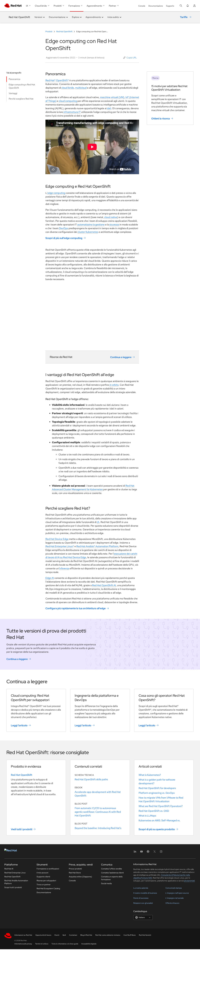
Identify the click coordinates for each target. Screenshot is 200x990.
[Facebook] (148, 852)
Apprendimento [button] (93, 17)
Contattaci (73, 935)
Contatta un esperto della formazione (111, 878)
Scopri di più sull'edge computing (63, 238)
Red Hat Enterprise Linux (15, 872)
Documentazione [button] (57, 17)
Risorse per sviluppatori (46, 880)
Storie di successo (140, 898)
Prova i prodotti (75, 868)
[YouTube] (141, 852)
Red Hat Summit (145, 935)
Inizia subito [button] (113, 17)
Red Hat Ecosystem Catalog (48, 888)
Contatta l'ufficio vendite (111, 868)
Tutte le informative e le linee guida (65, 944)
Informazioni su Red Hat (23, 935)
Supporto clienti (43, 876)
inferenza (64, 568)
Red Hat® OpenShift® (57, 80)
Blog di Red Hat (86, 935)
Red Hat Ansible (85, 546)
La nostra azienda (140, 888)
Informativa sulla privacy (23, 944)
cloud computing (68, 100)
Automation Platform (106, 546)
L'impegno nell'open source (177, 893)
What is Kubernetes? (150, 774)
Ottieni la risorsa (160, 118)
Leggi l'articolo (19, 725)
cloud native (110, 217)
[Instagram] (161, 852)
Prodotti (49, 31)
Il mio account (42, 872)
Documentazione (155, 6)
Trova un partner (44, 884)
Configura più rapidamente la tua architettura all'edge (75, 608)
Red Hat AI (8, 868)
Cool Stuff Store (130, 935)
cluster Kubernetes (88, 231)
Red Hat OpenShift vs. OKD (154, 810)
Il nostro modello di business (145, 893)
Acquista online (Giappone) (80, 876)
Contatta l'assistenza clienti (112, 872)
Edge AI (49, 577)
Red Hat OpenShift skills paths (91, 779)
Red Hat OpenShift (19, 17)
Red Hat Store (75, 872)
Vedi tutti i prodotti (21, 829)
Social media (106, 883)
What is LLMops (147, 815)
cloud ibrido (67, 87)
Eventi (57, 935)
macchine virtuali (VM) (112, 97)
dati (109, 108)
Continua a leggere (120, 357)
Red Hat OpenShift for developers (157, 788)
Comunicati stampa (173, 888)
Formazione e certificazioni (48, 868)
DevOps (63, 228)
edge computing (56, 192)
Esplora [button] (75, 17)
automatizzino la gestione (91, 224)
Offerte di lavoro (172, 903)
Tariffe (183, 17)
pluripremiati (189, 880)
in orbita (114, 384)
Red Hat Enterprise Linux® (59, 546)
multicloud (81, 87)
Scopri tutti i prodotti (13, 887)
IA (98, 522)
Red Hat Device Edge (56, 539)
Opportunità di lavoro (43, 935)
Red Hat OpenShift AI (104, 585)
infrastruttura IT (72, 112)
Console (141, 6)
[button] (130, 57)
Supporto (170, 6)
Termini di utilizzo (41, 944)
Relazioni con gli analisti (143, 903)
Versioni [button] (38, 17)
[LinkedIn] (135, 852)
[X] (154, 852)
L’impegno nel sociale (174, 898)
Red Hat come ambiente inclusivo (107, 935)
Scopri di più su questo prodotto (157, 829)
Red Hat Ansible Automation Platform (16, 882)
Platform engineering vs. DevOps (157, 792)
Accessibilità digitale (88, 944)
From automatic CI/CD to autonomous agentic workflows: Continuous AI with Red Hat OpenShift (98, 812)
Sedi (64, 935)
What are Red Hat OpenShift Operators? (161, 806)
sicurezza (114, 224)
